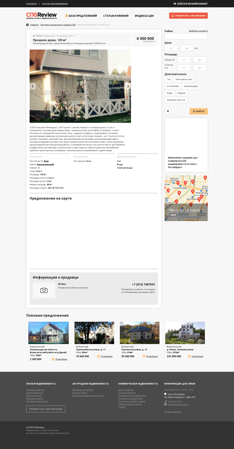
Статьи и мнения (115, 16)
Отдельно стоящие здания (131, 401)
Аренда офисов (126, 389)
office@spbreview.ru (178, 404)
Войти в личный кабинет (192, 3)
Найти (199, 111)
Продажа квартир (35, 389)
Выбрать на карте (198, 30)
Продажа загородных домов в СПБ (58, 24)
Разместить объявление (190, 15)
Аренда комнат (34, 395)
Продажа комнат (34, 398)
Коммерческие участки (130, 404)
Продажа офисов (126, 392)
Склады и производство (130, 398)
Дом (46, 161)
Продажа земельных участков (87, 395)
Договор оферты (172, 411)
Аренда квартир (34, 392)
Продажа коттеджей (82, 389)
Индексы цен (144, 16)
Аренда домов (79, 392)
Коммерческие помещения (132, 395)
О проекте (31, 3)
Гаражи (122, 407)
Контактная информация (55, 3)
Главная (34, 24)
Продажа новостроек (37, 401)
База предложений (82, 16)
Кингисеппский (45, 164)
